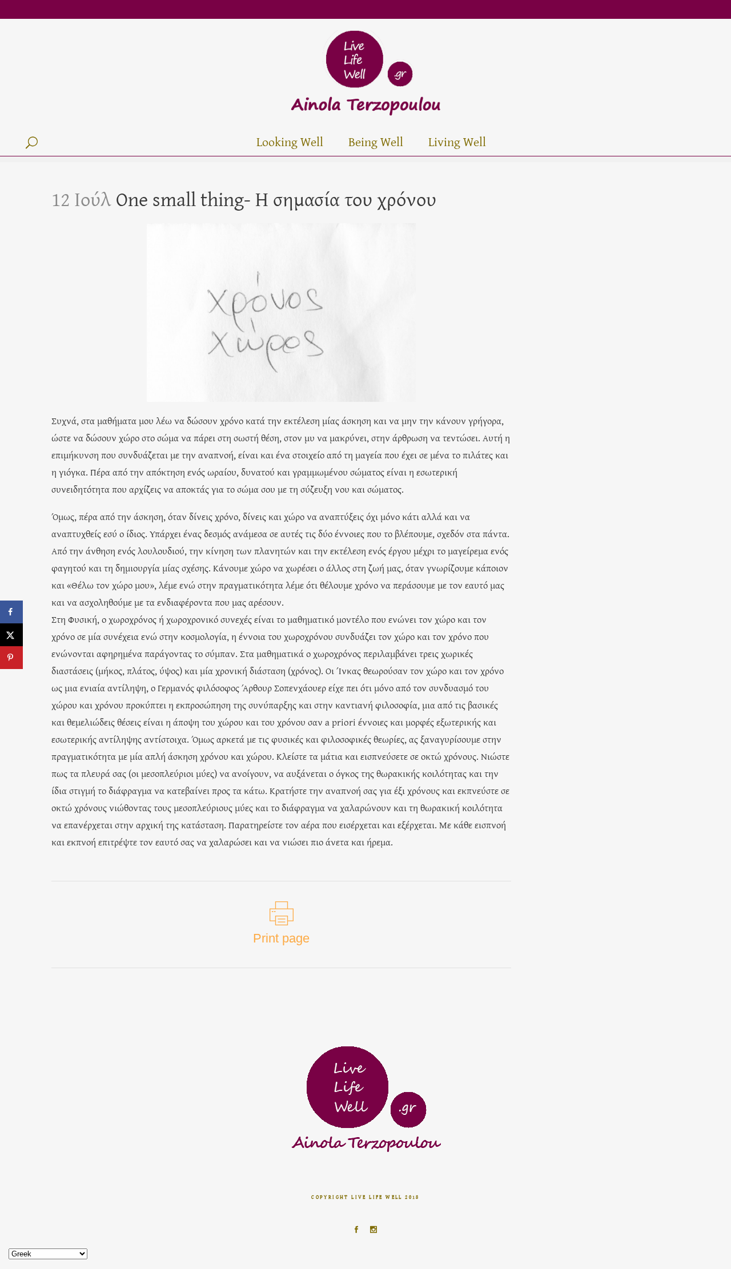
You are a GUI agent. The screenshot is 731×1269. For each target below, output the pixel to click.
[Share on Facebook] (11, 612)
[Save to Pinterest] (11, 657)
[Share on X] (11, 634)
